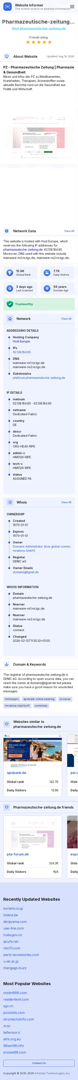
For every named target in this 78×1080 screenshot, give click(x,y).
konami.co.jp (13, 908)
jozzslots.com (14, 1013)
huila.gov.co (12, 935)
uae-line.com (13, 928)
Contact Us (39, 1063)
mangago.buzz (15, 968)
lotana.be (10, 915)
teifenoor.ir (11, 1032)
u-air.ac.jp (11, 961)
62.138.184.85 (22, 352)
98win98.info (13, 1046)
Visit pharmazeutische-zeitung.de (39, 28)
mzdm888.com (15, 993)
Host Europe (21, 341)
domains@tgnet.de (26, 572)
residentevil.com (16, 999)
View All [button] (69, 231)
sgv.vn (8, 1006)
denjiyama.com (15, 922)
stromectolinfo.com (18, 1019)
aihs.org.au (12, 1039)
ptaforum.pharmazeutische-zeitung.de (39, 377)
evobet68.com (14, 1052)
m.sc (7, 1026)
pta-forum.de (18, 854)
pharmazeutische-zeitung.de (23, 249)
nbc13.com (11, 948)
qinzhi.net (10, 941)
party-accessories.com (21, 955)
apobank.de (16, 773)
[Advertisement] (38, 103)
